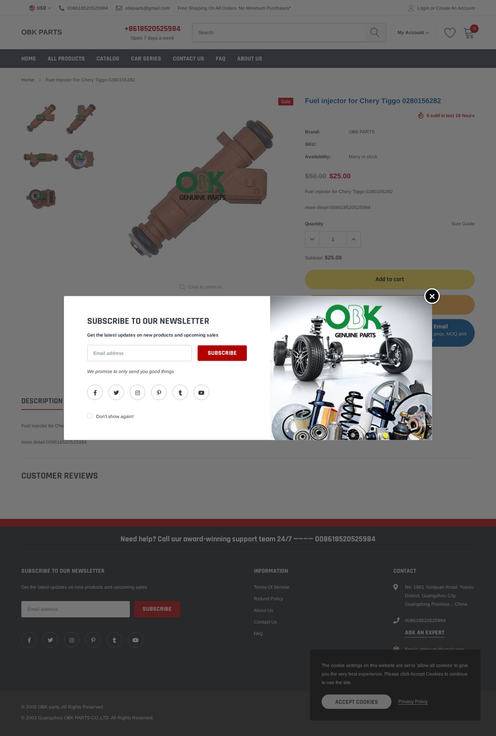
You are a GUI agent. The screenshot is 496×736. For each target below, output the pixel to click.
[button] (432, 296)
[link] (95, 392)
